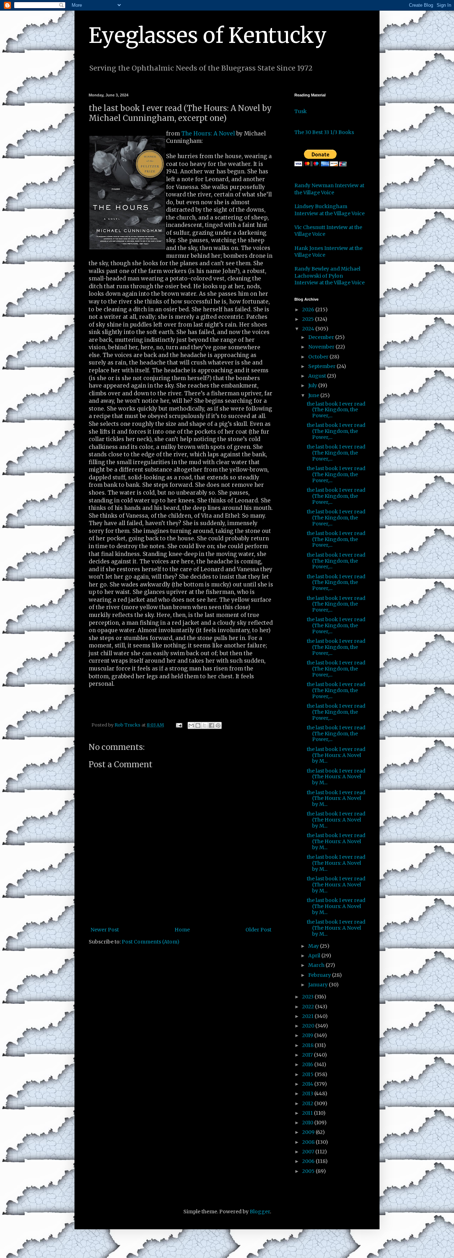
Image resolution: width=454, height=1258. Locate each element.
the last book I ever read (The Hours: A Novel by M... (336, 755)
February (320, 975)
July (313, 385)
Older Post (258, 929)
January (318, 984)
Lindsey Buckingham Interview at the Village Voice (329, 210)
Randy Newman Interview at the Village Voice (329, 189)
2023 (308, 996)
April (314, 955)
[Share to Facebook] (211, 725)
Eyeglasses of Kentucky (208, 35)
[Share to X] (204, 725)
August (317, 376)
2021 (308, 1016)
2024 (308, 328)
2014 (308, 1084)
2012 (308, 1103)
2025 (308, 319)
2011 (308, 1113)
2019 (308, 1035)
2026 (308, 309)
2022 (308, 1006)
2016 (308, 1064)
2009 (309, 1132)
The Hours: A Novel (208, 133)
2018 (308, 1045)
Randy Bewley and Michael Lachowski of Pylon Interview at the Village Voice (329, 276)
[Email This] (191, 725)
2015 (308, 1074)
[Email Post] (178, 725)
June (314, 395)
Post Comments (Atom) (150, 942)
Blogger (260, 1211)
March (317, 965)
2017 (308, 1055)
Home (182, 929)
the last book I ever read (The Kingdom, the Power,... (336, 410)
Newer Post (104, 929)
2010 (308, 1122)
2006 (309, 1161)
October (319, 357)
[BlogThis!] (197, 725)
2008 (309, 1142)
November (322, 347)
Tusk (300, 111)
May (314, 946)
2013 (308, 1093)
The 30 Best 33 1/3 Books (324, 132)
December (321, 337)
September (322, 366)
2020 (308, 1026)
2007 (308, 1151)
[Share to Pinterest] (218, 725)
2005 (309, 1171)
